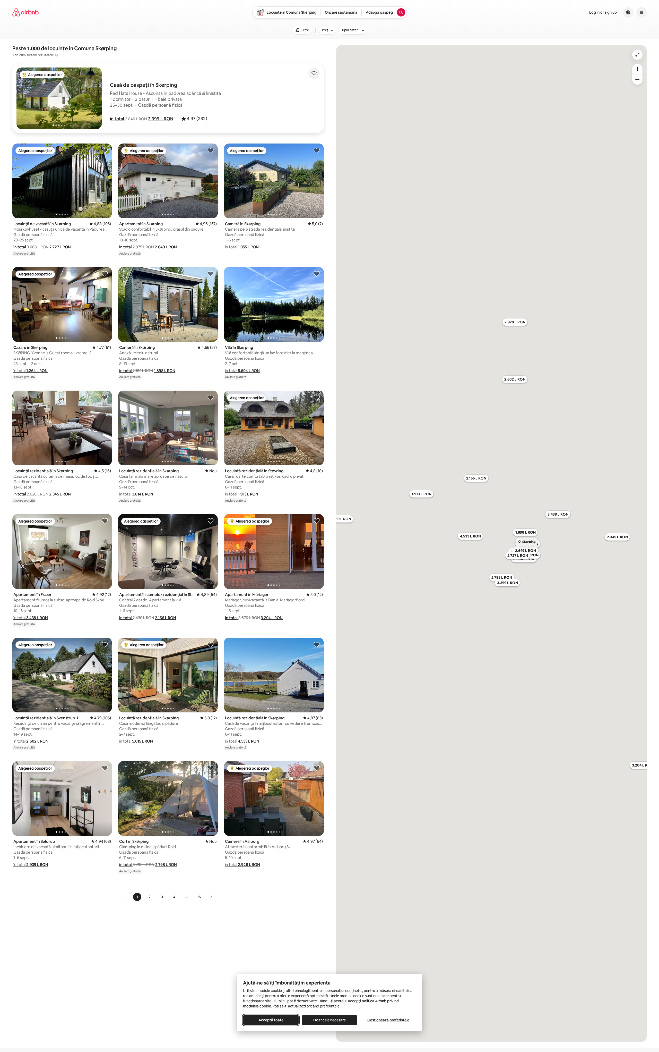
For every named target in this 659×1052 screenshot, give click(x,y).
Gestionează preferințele (388, 1020)
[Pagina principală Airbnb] (25, 12)
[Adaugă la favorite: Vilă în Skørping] (317, 274)
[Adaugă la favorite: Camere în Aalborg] (317, 768)
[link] (125, 897)
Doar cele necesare (329, 1020)
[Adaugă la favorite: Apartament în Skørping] (210, 150)
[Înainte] (210, 897)
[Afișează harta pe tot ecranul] (637, 54)
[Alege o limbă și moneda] (628, 12)
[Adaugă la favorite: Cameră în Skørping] (317, 150)
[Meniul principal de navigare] (641, 12)
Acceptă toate (270, 1020)
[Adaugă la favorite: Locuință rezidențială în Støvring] (317, 397)
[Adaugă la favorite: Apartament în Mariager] (317, 521)
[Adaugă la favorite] (314, 73)
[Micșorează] (637, 79)
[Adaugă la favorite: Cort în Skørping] (210, 768)
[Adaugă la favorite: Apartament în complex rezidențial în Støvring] (210, 521)
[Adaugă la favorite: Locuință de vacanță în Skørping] (105, 150)
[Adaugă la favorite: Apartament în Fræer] (105, 521)
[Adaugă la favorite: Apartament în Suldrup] (105, 768)
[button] (117, 119)
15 (199, 897)
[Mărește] (637, 69)
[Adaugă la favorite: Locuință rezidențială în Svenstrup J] (105, 644)
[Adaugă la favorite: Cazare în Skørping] (105, 274)
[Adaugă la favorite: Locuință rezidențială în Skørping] (105, 397)
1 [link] (137, 897)
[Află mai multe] (56, 55)
